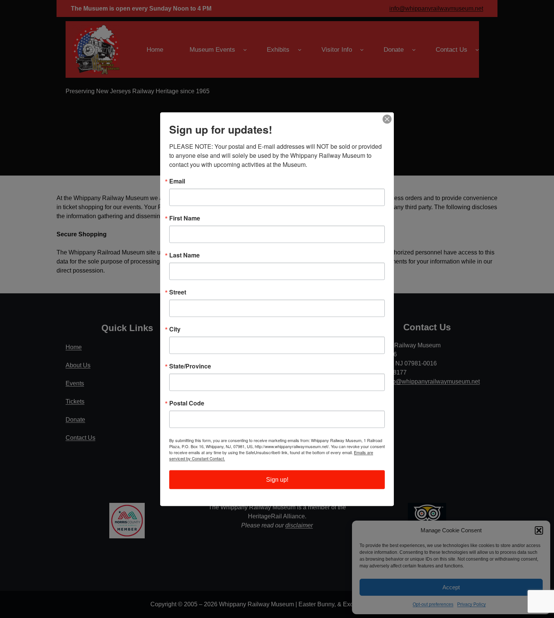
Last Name (184, 255)
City (175, 329)
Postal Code (186, 403)
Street (177, 292)
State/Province (190, 366)
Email (177, 181)
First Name (184, 218)
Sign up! (277, 479)
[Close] (387, 118)
